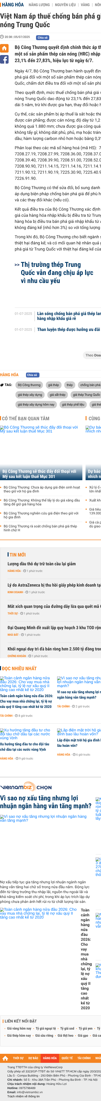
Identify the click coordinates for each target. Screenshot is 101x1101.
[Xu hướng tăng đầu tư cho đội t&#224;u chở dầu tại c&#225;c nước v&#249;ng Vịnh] (27, 734)
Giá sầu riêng (44, 1035)
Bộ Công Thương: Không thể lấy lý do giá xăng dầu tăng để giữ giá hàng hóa (42, 502)
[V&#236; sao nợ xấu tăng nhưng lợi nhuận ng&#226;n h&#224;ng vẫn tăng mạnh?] (46, 845)
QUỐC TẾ (67, 1058)
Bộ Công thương (29, 385)
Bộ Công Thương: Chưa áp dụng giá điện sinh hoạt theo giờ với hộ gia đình (42, 489)
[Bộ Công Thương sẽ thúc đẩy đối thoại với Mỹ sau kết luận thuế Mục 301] (41, 453)
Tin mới (18, 555)
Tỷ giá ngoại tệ (46, 1028)
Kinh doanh (15, 592)
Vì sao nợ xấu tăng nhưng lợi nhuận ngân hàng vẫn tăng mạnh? (45, 802)
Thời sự (13, 613)
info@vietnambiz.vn (30, 1092)
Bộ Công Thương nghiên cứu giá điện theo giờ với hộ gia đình (41, 515)
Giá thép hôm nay (19, 1035)
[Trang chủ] (4, 48)
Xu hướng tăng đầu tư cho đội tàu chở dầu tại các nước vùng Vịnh (24, 747)
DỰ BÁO (33, 1058)
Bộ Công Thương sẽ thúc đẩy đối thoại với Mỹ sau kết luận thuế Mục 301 (39, 474)
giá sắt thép (57, 394)
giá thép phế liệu (73, 404)
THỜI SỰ (18, 1058)
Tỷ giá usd (67, 1028)
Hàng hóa (13, 5)
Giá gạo (83, 1035)
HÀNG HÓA (50, 1058)
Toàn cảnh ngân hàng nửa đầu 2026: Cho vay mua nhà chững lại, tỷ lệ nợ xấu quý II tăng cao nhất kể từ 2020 (26, 701)
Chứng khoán (17, 656)
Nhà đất (13, 634)
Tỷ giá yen (86, 1028)
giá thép (53, 385)
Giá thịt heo (65, 1035)
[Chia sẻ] (4, 59)
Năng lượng (39, 5)
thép (70, 385)
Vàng (85, 5)
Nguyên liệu (65, 5)
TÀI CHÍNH (83, 1058)
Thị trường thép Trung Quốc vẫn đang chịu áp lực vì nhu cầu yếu (57, 273)
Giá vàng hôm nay (19, 1028)
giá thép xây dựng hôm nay (36, 404)
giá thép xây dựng (30, 394)
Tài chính (6, 715)
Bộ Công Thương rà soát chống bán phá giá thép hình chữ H (40, 528)
